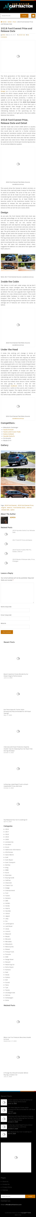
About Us (5, 1181)
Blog (6, 867)
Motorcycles (9, 947)
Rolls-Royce (9, 967)
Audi (6, 857)
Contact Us (6, 1184)
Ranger (3, 91)
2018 (9, 22)
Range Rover (9, 959)
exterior (9, 507)
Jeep (6, 918)
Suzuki (7, 982)
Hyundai (8, 911)
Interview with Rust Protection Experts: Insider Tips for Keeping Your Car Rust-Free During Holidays (18, 749)
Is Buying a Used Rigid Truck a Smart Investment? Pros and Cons (20, 1126)
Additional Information (13, 850)
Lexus (7, 929)
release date (5, 510)
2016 (7, 829)
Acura (7, 847)
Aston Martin (9, 855)
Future (7, 895)
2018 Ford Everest (11, 505)
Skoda (7, 975)
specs (12, 510)
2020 (7, 839)
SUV (6, 980)
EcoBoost (14, 386)
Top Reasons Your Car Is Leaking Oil (15, 820)
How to (7, 908)
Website (3, 623)
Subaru (7, 977)
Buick (7, 873)
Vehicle (7, 995)
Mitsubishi (8, 944)
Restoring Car (9, 964)
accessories (9, 842)
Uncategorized (10, 993)
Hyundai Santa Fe (9, 436)
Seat (6, 972)
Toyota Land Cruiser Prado (12, 432)
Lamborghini (9, 924)
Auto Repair (9, 860)
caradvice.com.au (18, 418)
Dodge (7, 888)
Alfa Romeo (9, 852)
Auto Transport (10, 862)
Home (4, 22)
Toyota (7, 990)
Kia (6, 921)
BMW (6, 870)
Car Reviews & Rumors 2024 (13, 1213)
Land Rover (8, 926)
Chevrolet (8, 883)
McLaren (8, 939)
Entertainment (10, 890)
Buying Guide (9, 878)
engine (3, 507)
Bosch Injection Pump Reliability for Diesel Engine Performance (20, 1101)
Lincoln (7, 931)
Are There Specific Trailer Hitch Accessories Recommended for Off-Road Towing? (17, 711)
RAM (6, 957)
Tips (6, 987)
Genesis (8, 898)
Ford (14, 22)
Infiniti (7, 913)
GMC (6, 901)
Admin (3, 35)
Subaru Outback (8, 434)
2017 (7, 832)
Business (8, 875)
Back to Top (18, 1215)
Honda (7, 906)
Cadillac (8, 880)
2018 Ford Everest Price (25, 505)
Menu (33, 16)
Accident (8, 844)
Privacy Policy (7, 1187)
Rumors (8, 970)
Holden (7, 903)
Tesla (7, 985)
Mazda (7, 936)
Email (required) (6, 615)
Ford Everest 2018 (19, 507)
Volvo (7, 1000)
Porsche (8, 954)
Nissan (7, 949)
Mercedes (8, 941)
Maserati (8, 934)
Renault (7, 962)
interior (28, 507)
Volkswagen (9, 998)
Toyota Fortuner (8, 430)
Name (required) (6, 607)
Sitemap (5, 1190)
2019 (7, 837)
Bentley (7, 865)
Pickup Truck (9, 952)
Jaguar (7, 916)
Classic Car (9, 885)
